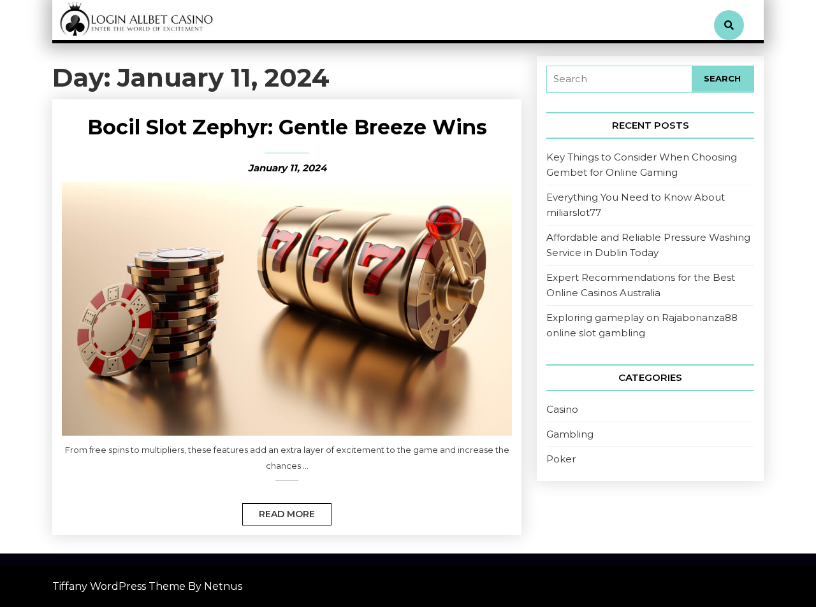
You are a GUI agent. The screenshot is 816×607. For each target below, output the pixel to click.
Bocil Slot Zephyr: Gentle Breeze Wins (287, 127)
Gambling (570, 434)
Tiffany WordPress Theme (119, 586)
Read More (278, 511)
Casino (562, 409)
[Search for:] (619, 79)
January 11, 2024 (287, 168)
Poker (561, 459)
